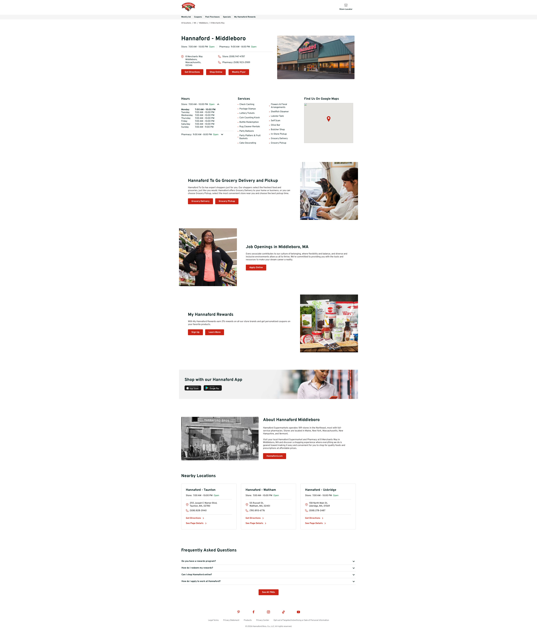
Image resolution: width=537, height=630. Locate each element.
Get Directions (192, 72)
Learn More (215, 332)
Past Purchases (212, 17)
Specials (227, 17)
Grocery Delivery (200, 201)
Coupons (198, 17)
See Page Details (194, 523)
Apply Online (256, 267)
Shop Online (216, 72)
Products (248, 620)
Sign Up (195, 332)
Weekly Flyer (239, 72)
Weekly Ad (186, 17)
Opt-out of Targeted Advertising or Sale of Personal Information (301, 620)
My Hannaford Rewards (245, 17)
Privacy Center (262, 620)
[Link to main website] (188, 11)
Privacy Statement (231, 620)
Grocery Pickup (227, 201)
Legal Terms (213, 620)
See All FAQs (268, 592)
